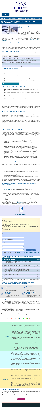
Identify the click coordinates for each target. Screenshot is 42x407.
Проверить (21, 399)
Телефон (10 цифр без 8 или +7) (9, 239)
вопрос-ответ (7, 109)
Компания (4, 245)
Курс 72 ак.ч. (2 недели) (21, 214)
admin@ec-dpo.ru (7, 189)
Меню (5, 14)
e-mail (3, 242)
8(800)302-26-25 (22, 188)
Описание (3, 18)
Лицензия (33, 18)
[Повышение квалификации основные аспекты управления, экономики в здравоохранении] (21, 212)
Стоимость (9, 18)
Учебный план (15, 18)
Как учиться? (27, 18)
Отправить (30, 250)
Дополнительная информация (8, 249)
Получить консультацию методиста (10, 83)
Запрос (39, 18)
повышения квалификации (22, 108)
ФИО (3, 236)
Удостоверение (21, 18)
